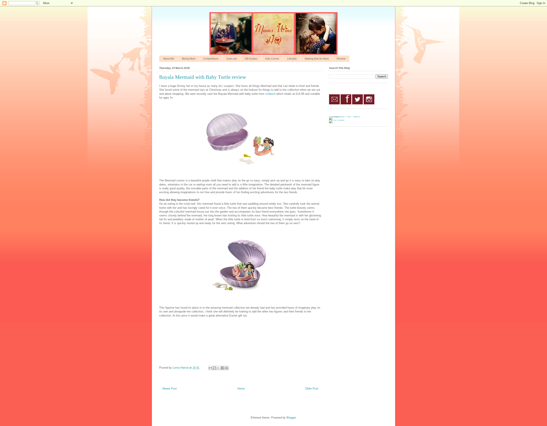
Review (341, 58)
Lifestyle (292, 58)
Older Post (311, 388)
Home (241, 388)
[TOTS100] (336, 119)
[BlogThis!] (214, 368)
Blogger (291, 417)
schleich (270, 93)
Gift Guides (251, 58)
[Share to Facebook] (223, 368)
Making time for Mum (317, 58)
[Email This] (210, 368)
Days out (231, 58)
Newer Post (169, 388)
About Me (168, 58)
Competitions (211, 58)
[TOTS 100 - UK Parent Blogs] (346, 116)
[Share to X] (218, 368)
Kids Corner (272, 58)
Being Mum (188, 58)
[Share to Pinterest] (227, 368)
